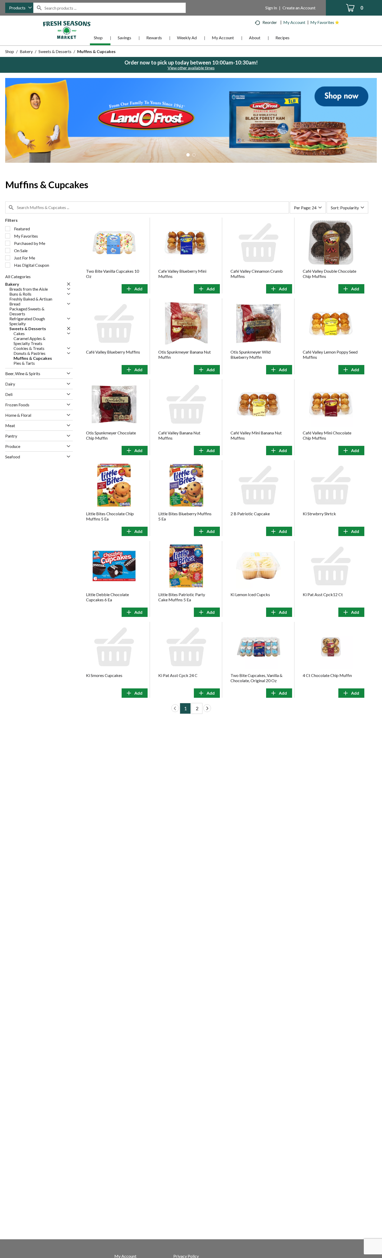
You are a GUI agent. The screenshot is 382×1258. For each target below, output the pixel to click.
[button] (191, 119)
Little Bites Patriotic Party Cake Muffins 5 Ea (181, 597)
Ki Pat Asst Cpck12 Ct (323, 594)
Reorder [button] (269, 22)
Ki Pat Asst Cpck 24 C (177, 675)
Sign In (271, 7)
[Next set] (207, 708)
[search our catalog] (39, 8)
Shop (9, 51)
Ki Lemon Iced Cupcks (250, 594)
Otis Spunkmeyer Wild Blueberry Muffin (250, 354)
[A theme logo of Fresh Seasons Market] (67, 29)
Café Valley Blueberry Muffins (113, 351)
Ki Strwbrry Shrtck (319, 513)
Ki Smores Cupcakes (104, 675)
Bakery (26, 51)
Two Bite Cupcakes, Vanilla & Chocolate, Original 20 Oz (256, 678)
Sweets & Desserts (54, 51)
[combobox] (19, 8)
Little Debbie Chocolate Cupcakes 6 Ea (107, 597)
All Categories (18, 276)
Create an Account (298, 7)
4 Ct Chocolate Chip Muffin (327, 675)
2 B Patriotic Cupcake (250, 513)
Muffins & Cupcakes (96, 51)
